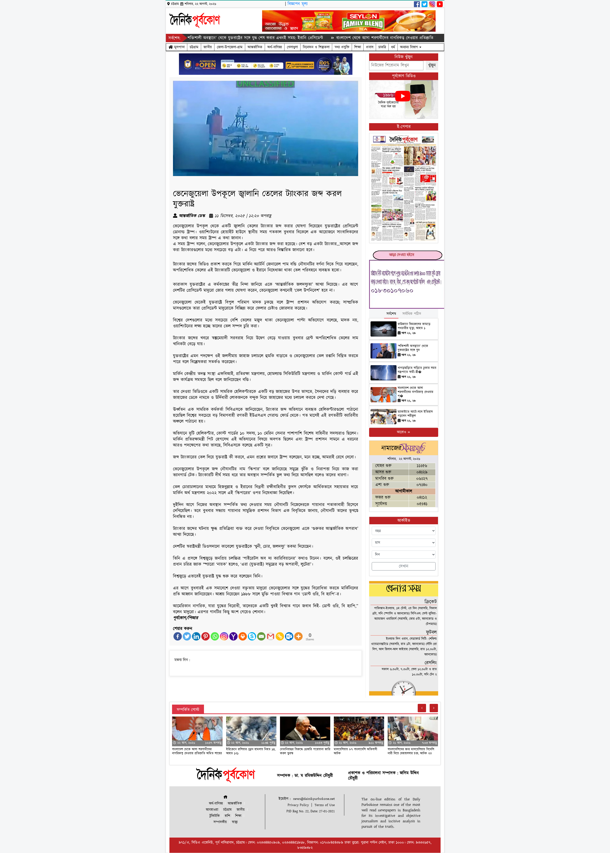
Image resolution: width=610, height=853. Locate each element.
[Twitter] (187, 636)
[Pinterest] (205, 636)
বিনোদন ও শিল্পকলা (316, 47)
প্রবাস (369, 47)
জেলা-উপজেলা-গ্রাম (230, 47)
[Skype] (252, 636)
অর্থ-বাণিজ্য (274, 47)
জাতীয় (207, 47)
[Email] (261, 636)
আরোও (402, 432)
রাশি (227, 815)
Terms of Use (325, 805)
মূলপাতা (179, 47)
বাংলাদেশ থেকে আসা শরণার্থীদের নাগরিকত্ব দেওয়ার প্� (415, 392)
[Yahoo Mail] (233, 636)
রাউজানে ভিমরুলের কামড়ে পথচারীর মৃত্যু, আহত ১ (414, 326)
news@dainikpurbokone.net (314, 798)
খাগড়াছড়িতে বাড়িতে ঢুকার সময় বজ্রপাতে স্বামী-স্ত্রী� (417, 370)
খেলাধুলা (292, 47)
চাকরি (382, 47)
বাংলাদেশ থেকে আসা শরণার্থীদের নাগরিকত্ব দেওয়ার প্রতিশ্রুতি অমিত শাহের (361, 38)
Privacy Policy (298, 805)
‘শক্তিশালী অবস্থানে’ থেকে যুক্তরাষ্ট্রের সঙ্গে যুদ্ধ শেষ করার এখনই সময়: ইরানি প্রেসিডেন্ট (221, 38)
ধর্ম (393, 47)
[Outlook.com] (289, 636)
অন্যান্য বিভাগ (409, 47)
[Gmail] (270, 636)
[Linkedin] (196, 636)
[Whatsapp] (215, 636)
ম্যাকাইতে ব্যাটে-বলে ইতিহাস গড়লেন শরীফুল (415, 413)
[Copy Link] (280, 636)
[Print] (243, 636)
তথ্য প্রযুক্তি (342, 47)
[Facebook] (177, 636)
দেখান (403, 566)
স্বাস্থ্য (235, 822)
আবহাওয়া (212, 809)
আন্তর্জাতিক (255, 47)
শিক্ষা (357, 47)
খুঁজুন (432, 65)
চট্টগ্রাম (194, 47)
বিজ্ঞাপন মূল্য (298, 4)
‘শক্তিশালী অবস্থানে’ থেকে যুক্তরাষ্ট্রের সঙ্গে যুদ (413, 348)
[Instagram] (224, 636)
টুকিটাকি (214, 815)
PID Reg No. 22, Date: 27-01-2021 (310, 811)
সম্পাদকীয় (220, 822)
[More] (298, 636)
